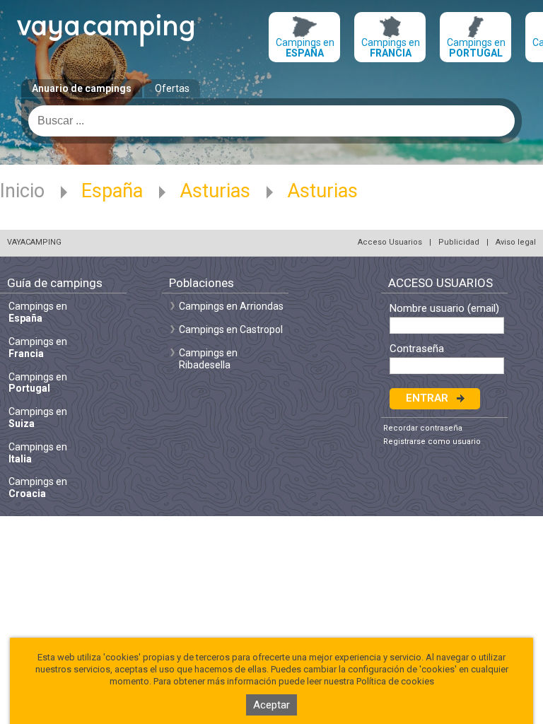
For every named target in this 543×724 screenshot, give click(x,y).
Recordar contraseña (422, 428)
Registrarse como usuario (432, 441)
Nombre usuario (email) (444, 309)
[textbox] (271, 120)
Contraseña (417, 349)
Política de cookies (395, 681)
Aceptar (271, 705)
